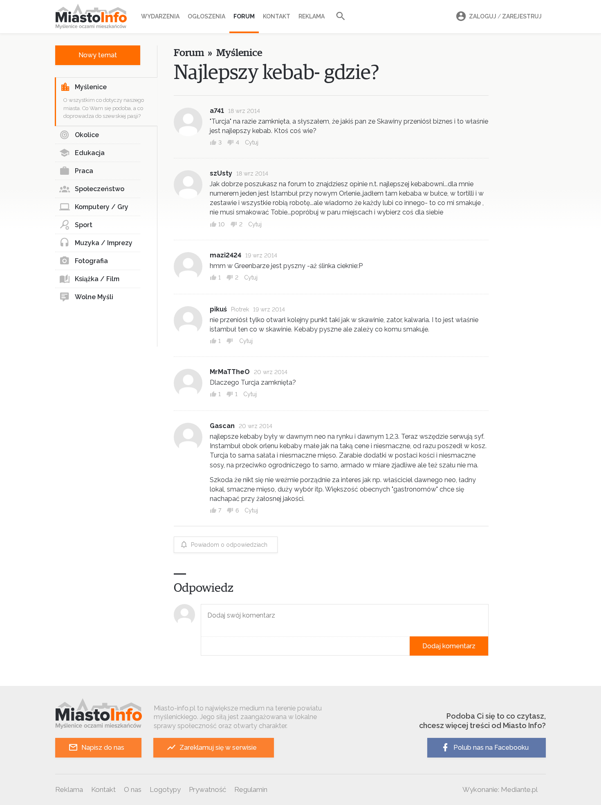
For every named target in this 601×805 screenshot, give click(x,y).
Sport (83, 225)
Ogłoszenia (206, 16)
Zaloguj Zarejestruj (505, 16)
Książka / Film (97, 279)
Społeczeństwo (99, 189)
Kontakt (276, 16)
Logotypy (165, 789)
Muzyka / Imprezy (103, 243)
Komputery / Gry (101, 207)
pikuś (218, 309)
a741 (217, 111)
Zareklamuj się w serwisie (218, 747)
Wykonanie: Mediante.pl (500, 789)
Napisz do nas (102, 747)
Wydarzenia (160, 16)
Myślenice (91, 87)
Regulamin (250, 789)
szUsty (221, 173)
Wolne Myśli (94, 297)
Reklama (311, 16)
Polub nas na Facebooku (491, 747)
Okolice (87, 135)
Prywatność (207, 789)
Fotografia (91, 261)
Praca (84, 171)
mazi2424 (225, 255)
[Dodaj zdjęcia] (203, 646)
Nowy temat (97, 55)
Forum (244, 16)
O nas (132, 789)
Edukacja (90, 153)
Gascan (222, 426)
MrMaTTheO (230, 372)
